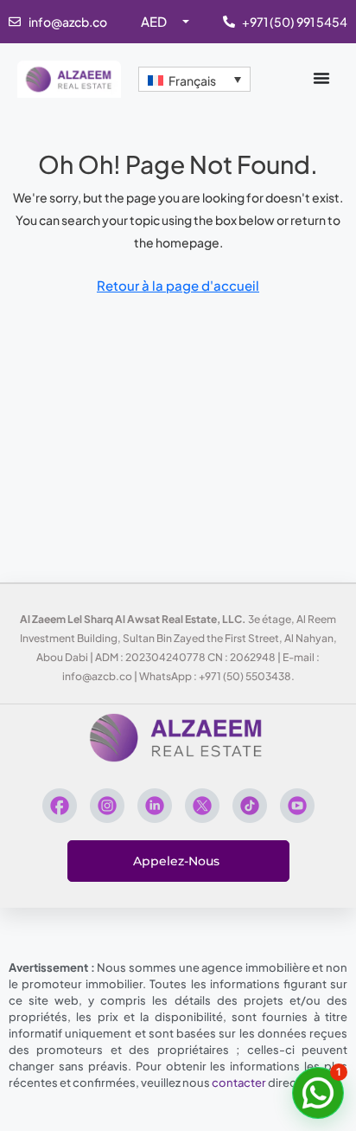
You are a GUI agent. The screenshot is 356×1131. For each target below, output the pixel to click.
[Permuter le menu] (321, 78)
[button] (318, 1093)
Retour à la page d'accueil (178, 285)
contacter (239, 1082)
